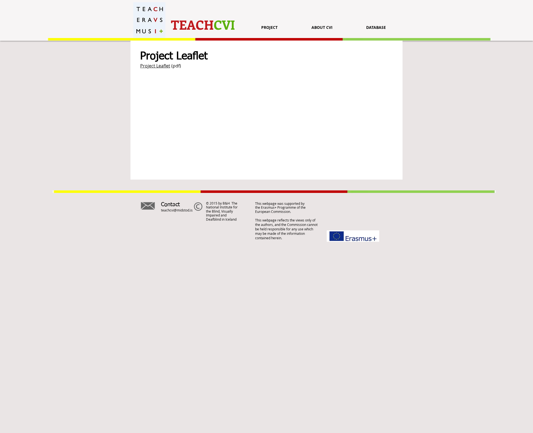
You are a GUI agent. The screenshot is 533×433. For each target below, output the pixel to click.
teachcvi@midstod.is (177, 210)
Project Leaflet (155, 66)
